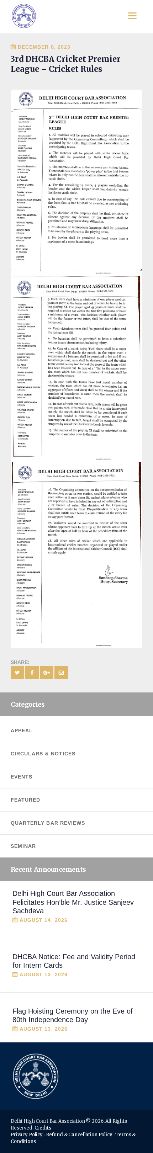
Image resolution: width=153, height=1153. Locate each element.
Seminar (23, 846)
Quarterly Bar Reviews (48, 823)
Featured (25, 800)
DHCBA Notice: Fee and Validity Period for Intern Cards (73, 961)
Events (21, 777)
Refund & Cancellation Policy (79, 1135)
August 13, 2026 (44, 974)
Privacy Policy (27, 1135)
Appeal (22, 730)
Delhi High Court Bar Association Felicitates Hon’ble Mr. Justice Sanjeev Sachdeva (73, 902)
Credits (43, 1128)
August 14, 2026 (44, 920)
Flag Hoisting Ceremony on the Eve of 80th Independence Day (72, 1015)
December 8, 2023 (44, 47)
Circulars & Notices (43, 753)
